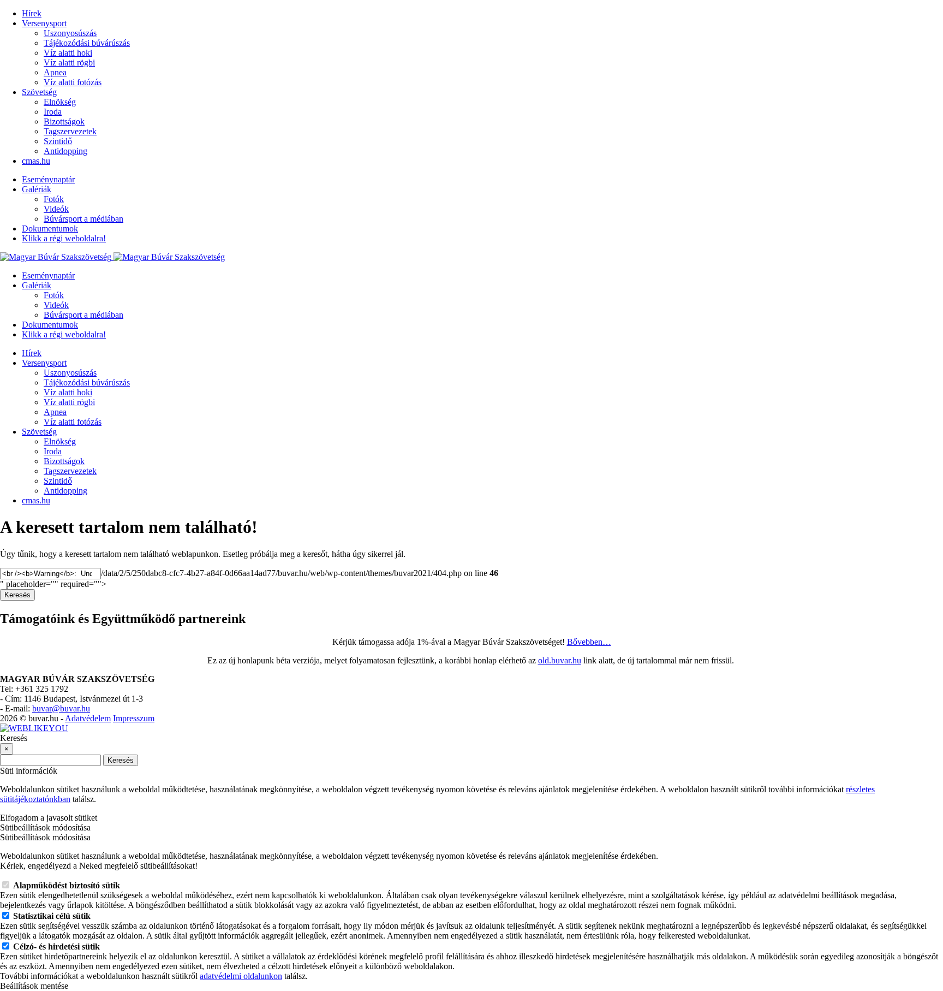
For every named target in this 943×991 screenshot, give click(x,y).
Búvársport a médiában (83, 218)
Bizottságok (64, 121)
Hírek (31, 13)
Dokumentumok (50, 228)
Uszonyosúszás (70, 33)
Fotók (54, 199)
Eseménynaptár (48, 179)
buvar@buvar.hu (61, 708)
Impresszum (133, 718)
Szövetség (39, 92)
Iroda (53, 111)
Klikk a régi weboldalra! (64, 238)
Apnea (55, 72)
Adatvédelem (88, 718)
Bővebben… (589, 641)
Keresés (17, 595)
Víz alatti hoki (68, 52)
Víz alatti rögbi (69, 62)
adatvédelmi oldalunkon (241, 976)
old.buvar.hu (559, 660)
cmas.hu (36, 160)
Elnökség (60, 101)
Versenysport (44, 23)
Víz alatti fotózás (73, 82)
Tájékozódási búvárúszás (87, 43)
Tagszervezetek (70, 131)
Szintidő (58, 141)
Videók (56, 208)
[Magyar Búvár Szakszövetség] (112, 257)
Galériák (36, 189)
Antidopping (65, 151)
